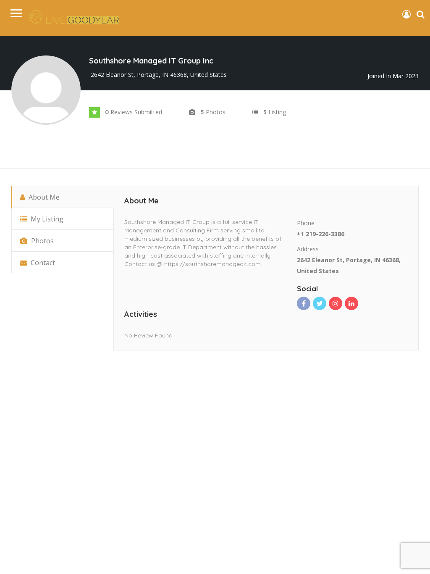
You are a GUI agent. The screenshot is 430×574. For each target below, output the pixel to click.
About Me (43, 197)
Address (308, 249)
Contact (42, 262)
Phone (306, 223)
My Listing (46, 219)
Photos (41, 240)
